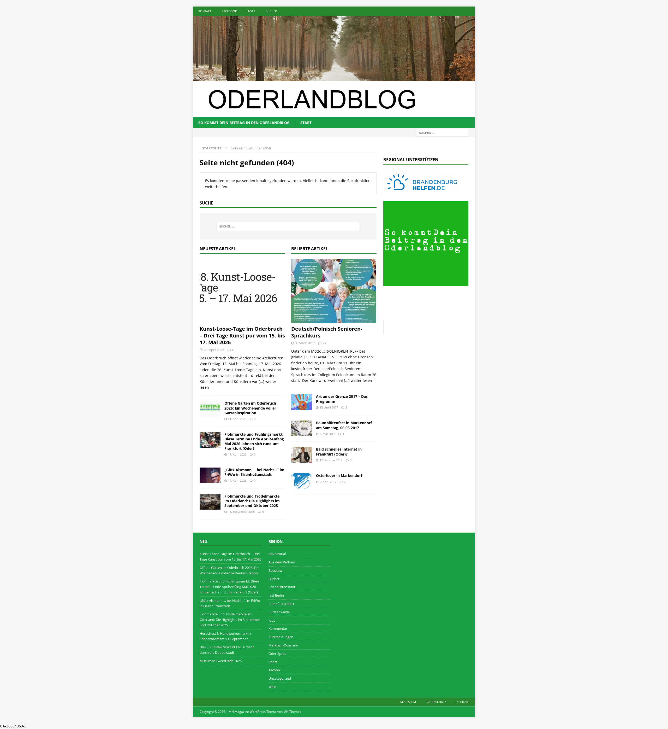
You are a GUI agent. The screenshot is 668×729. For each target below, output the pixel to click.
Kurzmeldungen (281, 636)
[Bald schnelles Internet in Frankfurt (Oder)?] (301, 455)
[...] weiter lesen (358, 380)
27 (324, 343)
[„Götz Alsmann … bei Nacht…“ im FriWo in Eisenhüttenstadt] (210, 475)
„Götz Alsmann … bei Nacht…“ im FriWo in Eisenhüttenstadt (254, 472)
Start (306, 122)
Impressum (407, 702)
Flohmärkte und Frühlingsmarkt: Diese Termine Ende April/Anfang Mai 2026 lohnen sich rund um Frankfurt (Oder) (254, 441)
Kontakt (204, 11)
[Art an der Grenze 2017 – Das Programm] (301, 402)
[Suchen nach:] (442, 132)
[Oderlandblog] (334, 77)
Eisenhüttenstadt (282, 587)
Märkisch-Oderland (283, 645)
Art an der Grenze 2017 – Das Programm (342, 399)
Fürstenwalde (279, 612)
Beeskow (275, 570)
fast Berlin (276, 595)
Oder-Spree (277, 653)
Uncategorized (280, 678)
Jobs (272, 620)
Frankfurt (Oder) (281, 603)
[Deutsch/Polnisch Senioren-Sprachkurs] (334, 291)
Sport (273, 662)
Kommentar (278, 628)
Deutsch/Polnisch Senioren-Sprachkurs (326, 332)
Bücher (271, 11)
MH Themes (292, 711)
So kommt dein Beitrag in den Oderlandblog (244, 122)
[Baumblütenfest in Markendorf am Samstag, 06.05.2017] (301, 428)
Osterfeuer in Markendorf (339, 475)
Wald (272, 686)
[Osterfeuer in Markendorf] (301, 481)
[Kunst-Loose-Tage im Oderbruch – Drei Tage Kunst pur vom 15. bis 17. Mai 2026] (242, 291)
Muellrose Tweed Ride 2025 (221, 660)
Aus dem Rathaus (282, 562)
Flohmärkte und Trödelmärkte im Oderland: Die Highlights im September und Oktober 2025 (252, 501)
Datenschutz (436, 702)
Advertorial (277, 553)
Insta (251, 11)
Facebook (229, 11)
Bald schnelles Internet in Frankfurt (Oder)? (339, 451)
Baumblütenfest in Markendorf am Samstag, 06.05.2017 (344, 425)
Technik (275, 670)
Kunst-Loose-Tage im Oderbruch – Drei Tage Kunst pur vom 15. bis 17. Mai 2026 (242, 335)
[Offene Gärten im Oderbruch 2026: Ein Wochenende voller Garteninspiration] (210, 409)
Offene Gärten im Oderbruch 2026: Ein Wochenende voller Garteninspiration (250, 408)
